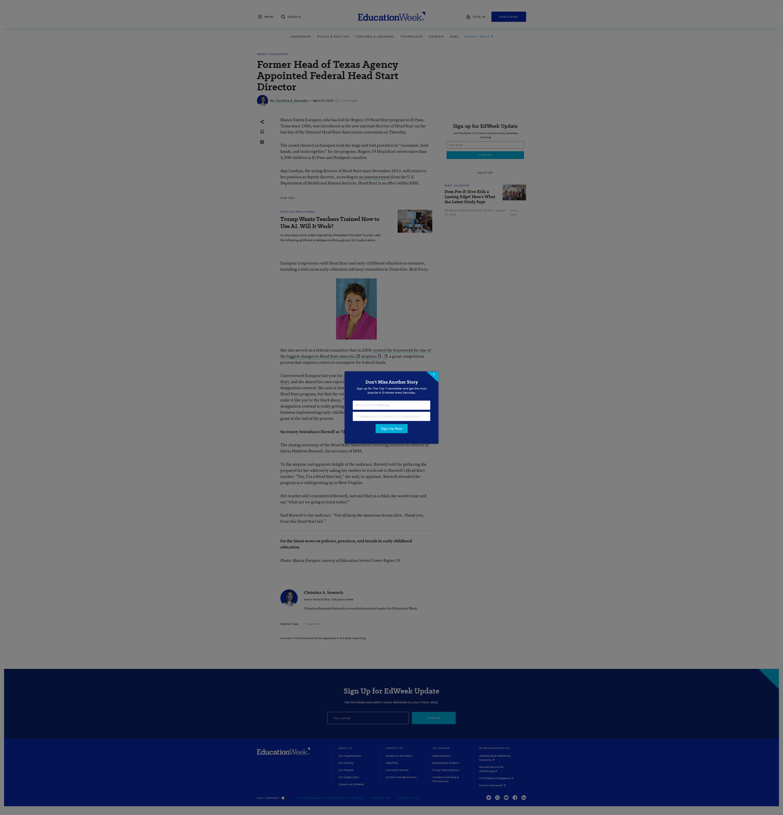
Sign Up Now (391, 428)
